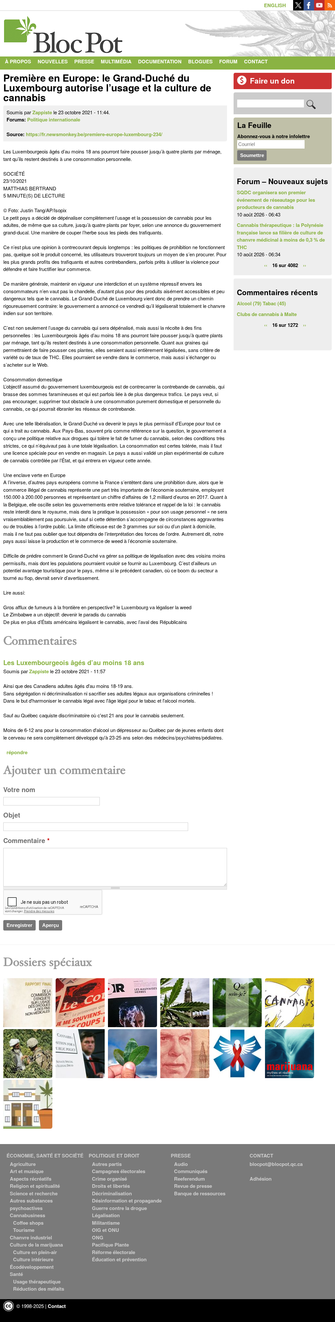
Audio (181, 1164)
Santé (16, 1274)
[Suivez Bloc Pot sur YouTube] (319, 8)
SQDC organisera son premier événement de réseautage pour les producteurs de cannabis (276, 200)
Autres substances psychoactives (31, 1204)
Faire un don (272, 80)
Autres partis (107, 1164)
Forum (228, 61)
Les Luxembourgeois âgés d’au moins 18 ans (73, 662)
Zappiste (42, 112)
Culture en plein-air (35, 1252)
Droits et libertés (111, 1185)
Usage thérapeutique (37, 1281)
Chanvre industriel (31, 1237)
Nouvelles (53, 61)
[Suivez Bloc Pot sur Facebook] (309, 8)
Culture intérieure (33, 1259)
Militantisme (106, 1222)
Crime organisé (109, 1178)
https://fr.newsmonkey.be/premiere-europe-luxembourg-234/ (94, 134)
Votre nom (19, 789)
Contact (256, 61)
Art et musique (27, 1171)
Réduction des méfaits (38, 1288)
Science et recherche (34, 1193)
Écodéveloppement (32, 1266)
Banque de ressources (199, 1193)
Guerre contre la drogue (119, 1208)
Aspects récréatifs (30, 1178)
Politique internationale (53, 119)
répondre (17, 752)
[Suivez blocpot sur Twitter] (298, 8)
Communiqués (190, 1171)
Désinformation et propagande (127, 1200)
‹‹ (265, 265)
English (275, 5)
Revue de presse (193, 1185)
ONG (97, 1237)
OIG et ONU (105, 1230)
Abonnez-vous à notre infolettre (273, 136)
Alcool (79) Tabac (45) (261, 303)
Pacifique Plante (110, 1244)
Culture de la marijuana (36, 1244)
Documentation (160, 61)
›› (304, 265)
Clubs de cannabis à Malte (267, 314)
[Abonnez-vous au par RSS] (330, 8)
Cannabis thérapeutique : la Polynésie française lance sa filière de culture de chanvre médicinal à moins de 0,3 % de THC (281, 236)
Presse (84, 61)
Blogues (200, 61)
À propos (18, 61)
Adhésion (261, 1178)
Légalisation (106, 1215)
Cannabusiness (27, 1215)
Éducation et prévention (119, 1259)
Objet (11, 815)
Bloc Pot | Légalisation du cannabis (63, 32)
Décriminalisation (112, 1193)
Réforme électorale (113, 1252)
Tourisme (23, 1230)
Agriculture (23, 1164)
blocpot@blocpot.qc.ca (276, 1164)
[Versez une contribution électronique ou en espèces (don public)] (242, 83)
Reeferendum (189, 1178)
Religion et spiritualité (35, 1185)
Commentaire (26, 840)
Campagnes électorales (118, 1171)
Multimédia (116, 61)
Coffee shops (28, 1222)
